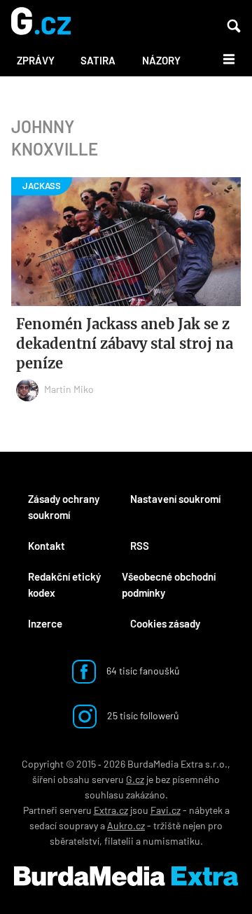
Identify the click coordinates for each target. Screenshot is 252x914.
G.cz (135, 779)
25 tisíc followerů (142, 715)
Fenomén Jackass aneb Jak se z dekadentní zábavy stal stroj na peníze (124, 343)
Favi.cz (165, 810)
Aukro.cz (126, 825)
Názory (161, 60)
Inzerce (45, 623)
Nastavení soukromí (175, 498)
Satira (97, 60)
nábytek (206, 810)
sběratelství (74, 841)
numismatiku (171, 841)
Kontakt (46, 545)
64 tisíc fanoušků (142, 671)
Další (220, 58)
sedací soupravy (63, 825)
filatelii (119, 841)
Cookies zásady (165, 623)
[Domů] (41, 22)
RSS (139, 545)
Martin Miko (69, 389)
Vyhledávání (234, 26)
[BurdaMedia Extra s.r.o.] (126, 876)
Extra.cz (111, 810)
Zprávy (36, 60)
